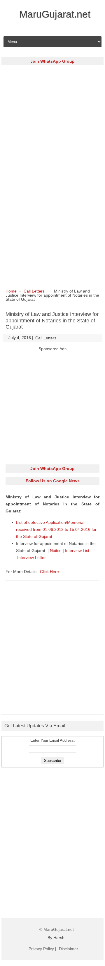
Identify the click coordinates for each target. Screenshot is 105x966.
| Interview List (76, 550)
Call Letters (34, 291)
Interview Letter (31, 557)
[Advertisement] (52, 122)
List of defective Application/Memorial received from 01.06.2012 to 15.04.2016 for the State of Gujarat (56, 529)
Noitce (56, 550)
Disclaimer (68, 948)
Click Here (49, 571)
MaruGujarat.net (54, 14)
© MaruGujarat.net (56, 929)
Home (11, 291)
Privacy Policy (41, 948)
